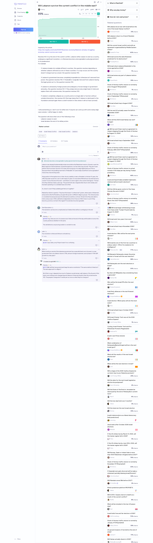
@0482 (45, 218)
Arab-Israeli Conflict (64, 131)
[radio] (83, 13)
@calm (45, 242)
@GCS (45, 267)
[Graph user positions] (80, 13)
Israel (40, 131)
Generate (95, 126)
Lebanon (74, 131)
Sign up (23, 29)
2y (48, 158)
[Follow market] (95, 2)
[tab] (42, 141)
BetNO (84, 41)
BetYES (52, 41)
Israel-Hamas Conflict (50, 131)
